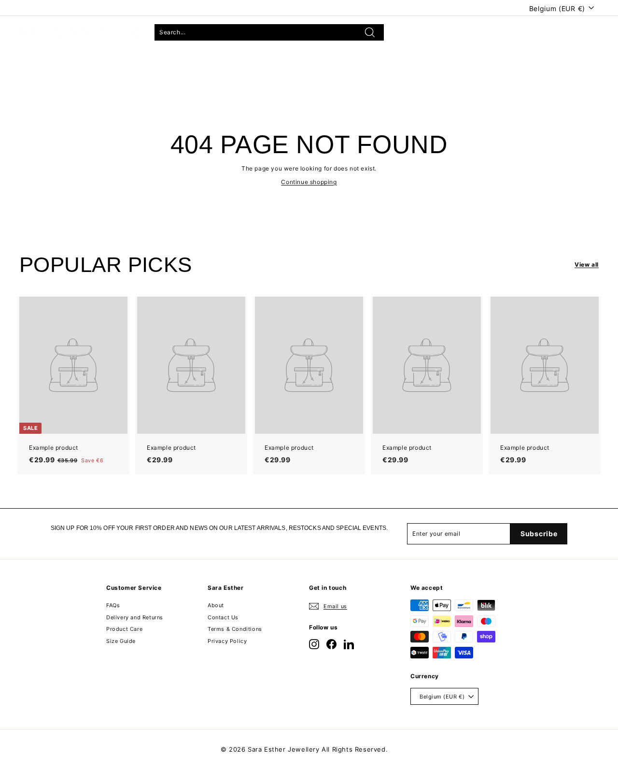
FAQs (113, 605)
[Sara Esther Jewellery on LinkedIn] (349, 644)
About (216, 605)
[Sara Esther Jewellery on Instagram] (314, 644)
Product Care (124, 629)
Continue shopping (309, 181)
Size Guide (121, 641)
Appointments (126, 61)
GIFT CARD (198, 61)
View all (587, 264)
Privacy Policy (227, 641)
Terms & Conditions (235, 629)
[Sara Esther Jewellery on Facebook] (331, 644)
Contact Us (223, 617)
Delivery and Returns (134, 617)
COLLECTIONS (47, 61)
